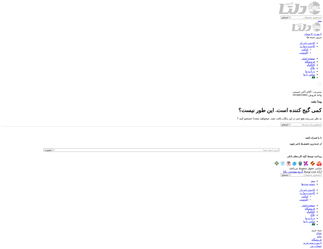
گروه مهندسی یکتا (293, 171)
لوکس (304, 49)
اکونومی (303, 52)
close (319, 233)
